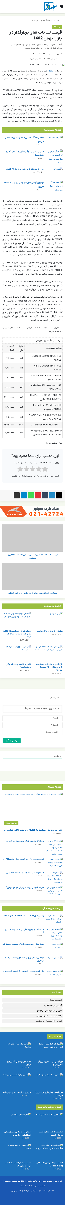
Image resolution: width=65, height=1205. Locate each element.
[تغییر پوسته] (9, 7)
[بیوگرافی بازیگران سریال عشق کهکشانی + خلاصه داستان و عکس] (16, 1121)
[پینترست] (38, 495)
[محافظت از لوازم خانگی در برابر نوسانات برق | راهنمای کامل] (54, 934)
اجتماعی (50, 1190)
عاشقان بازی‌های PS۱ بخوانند (50, 631)
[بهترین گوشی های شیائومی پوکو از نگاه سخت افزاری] (54, 186)
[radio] (45, 469)
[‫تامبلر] (45, 495)
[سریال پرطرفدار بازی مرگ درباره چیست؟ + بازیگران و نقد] (48, 1081)
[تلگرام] (24, 495)
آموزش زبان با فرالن (53, 1005)
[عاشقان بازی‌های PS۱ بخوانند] (48, 620)
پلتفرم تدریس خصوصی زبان (49, 1015)
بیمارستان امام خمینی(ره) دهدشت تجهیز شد (23, 944)
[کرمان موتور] (32, 511)
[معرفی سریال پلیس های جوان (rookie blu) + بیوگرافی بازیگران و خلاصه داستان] (48, 1152)
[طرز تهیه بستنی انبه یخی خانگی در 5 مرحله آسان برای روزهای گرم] (54, 975)
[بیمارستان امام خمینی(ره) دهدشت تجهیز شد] (54, 948)
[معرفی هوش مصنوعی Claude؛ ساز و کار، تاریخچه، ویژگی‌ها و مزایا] (16, 620)
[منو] (61, 7)
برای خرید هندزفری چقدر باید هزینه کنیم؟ (25, 169)
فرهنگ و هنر (24, 1190)
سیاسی (34, 1190)
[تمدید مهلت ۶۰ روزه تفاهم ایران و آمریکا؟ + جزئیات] (54, 863)
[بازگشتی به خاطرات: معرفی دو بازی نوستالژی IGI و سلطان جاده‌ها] (48, 653)
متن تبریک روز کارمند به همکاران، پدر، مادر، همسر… (33, 830)
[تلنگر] (50, 6)
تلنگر (50, 70)
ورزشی (14, 1190)
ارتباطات (35, 20)
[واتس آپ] (31, 495)
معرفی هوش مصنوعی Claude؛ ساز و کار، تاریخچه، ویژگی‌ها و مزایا (17, 634)
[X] (59, 495)
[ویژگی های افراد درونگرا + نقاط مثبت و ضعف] (54, 920)
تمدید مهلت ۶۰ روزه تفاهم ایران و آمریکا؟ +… (23, 859)
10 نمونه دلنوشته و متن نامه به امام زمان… (24, 872)
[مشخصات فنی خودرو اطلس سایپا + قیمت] (48, 1121)
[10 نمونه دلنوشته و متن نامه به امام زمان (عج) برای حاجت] (54, 877)
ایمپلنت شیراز (55, 1000)
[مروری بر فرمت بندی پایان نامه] (16, 1081)
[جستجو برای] (3, 7)
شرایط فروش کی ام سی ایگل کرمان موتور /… (24, 887)
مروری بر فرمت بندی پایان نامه (17, 1092)
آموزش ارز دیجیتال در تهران (49, 1010)
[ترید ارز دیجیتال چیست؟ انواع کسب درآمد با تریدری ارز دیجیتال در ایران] (54, 961)
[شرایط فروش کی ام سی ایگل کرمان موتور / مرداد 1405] (54, 891)
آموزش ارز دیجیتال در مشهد (49, 1021)
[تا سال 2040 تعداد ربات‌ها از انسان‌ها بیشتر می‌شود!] (54, 141)
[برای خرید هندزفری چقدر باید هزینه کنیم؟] (54, 172)
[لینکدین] (52, 495)
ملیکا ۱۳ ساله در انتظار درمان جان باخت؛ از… (24, 841)
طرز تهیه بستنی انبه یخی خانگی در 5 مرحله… (23, 971)
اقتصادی (44, 20)
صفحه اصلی (54, 20)
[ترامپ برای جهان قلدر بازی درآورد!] (16, 1050)
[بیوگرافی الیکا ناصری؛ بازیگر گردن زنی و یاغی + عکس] (48, 1050)
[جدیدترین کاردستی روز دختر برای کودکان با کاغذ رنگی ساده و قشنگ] (16, 1152)
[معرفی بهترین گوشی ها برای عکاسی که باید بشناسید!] (54, 157)
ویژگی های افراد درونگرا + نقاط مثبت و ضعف (24, 915)
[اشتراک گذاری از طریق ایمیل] (17, 495)
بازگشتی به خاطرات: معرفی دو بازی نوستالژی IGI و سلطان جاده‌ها (49, 667)
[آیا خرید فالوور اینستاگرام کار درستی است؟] (16, 653)
